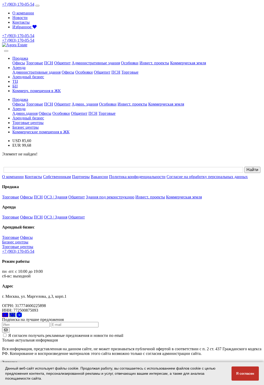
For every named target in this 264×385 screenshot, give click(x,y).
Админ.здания (25, 113)
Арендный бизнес (28, 77)
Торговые (34, 63)
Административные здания (96, 63)
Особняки (129, 63)
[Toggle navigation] (37, 5)
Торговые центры (28, 122)
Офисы (18, 63)
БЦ (15, 86)
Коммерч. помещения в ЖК (36, 91)
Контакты (21, 22)
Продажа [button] (20, 58)
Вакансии (99, 176)
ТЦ (15, 81)
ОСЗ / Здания (55, 197)
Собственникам (57, 176)
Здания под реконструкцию (110, 197)
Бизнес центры (25, 127)
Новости (20, 17)
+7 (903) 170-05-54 (18, 4)
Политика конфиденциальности (137, 176)
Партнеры (81, 176)
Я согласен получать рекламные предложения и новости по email (65, 335)
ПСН (48, 63)
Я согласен (245, 373)
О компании (23, 13)
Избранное (22, 27)
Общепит (62, 63)
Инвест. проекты (154, 63)
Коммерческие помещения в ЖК (41, 132)
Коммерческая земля (188, 63)
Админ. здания (85, 104)
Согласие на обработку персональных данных (207, 176)
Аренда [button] (19, 67)
